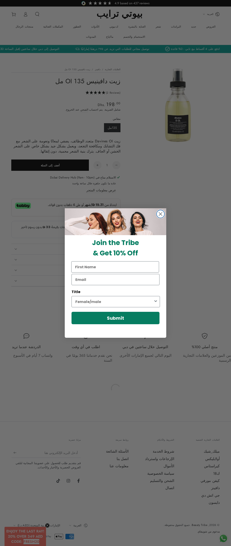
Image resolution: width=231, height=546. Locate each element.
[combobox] (114, 301)
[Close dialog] (160, 214)
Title (76, 291)
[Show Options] (155, 301)
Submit (115, 318)
